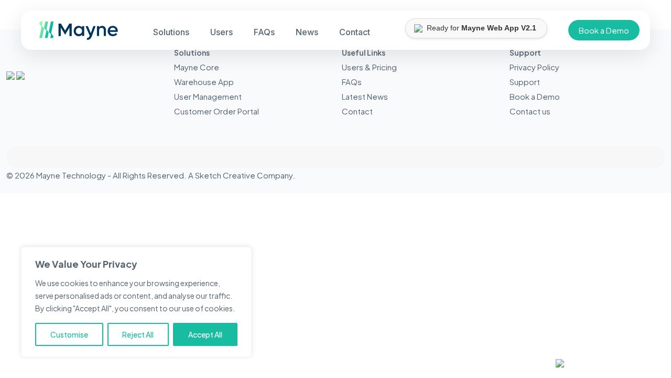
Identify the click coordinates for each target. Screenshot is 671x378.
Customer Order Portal (216, 111)
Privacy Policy (534, 67)
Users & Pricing (369, 67)
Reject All (138, 334)
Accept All (205, 334)
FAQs (352, 82)
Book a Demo (604, 30)
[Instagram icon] (650, 175)
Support (525, 82)
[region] (136, 302)
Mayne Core (196, 67)
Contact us (530, 111)
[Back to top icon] (335, 157)
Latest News (365, 96)
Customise (69, 334)
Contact (357, 111)
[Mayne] (74, 36)
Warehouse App (204, 82)
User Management (208, 96)
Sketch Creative (225, 175)
